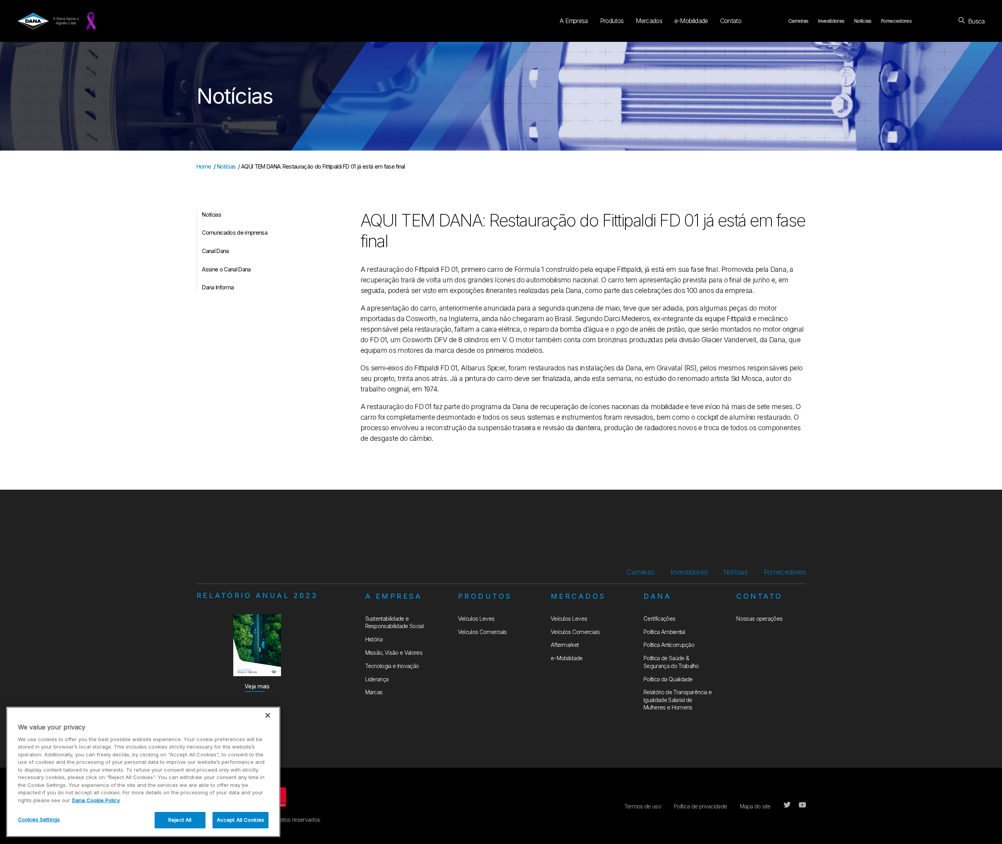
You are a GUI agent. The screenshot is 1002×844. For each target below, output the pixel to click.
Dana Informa (218, 287)
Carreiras (798, 21)
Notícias (863, 21)
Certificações (659, 618)
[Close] (267, 715)
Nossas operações (759, 618)
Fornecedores (896, 21)
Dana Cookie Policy (96, 800)
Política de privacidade (700, 806)
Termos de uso (642, 806)
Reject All (179, 820)
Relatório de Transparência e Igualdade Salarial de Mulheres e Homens (677, 700)
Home (203, 166)
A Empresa (574, 21)
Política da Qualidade (668, 679)
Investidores (831, 21)
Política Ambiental (664, 632)
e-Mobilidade (691, 21)
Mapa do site (755, 806)
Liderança (377, 679)
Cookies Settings (39, 819)
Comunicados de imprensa (234, 232)
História (374, 639)
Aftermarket (565, 644)
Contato (730, 21)
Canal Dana (215, 251)
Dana (657, 596)
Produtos (612, 21)
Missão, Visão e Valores (393, 652)
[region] (143, 772)
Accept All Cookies (240, 820)
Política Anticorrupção (668, 644)
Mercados (649, 21)
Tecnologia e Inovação (392, 666)
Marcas (374, 692)
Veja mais (257, 686)
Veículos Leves (476, 618)
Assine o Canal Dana (226, 269)
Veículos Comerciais (482, 632)
